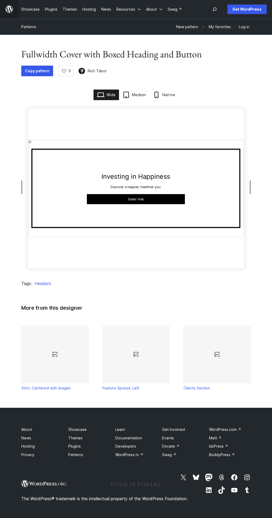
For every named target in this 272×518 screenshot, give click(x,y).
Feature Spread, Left (121, 388)
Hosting (28, 446)
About (26, 429)
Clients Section (197, 388)
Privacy (27, 454)
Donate (171, 446)
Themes (75, 438)
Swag (169, 454)
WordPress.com (225, 429)
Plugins (74, 446)
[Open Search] (214, 9)
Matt (215, 438)
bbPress (218, 446)
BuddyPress (222, 454)
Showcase (77, 429)
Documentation (128, 438)
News (26, 438)
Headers (43, 283)
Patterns (28, 26)
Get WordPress (247, 9)
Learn (120, 429)
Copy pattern (37, 71)
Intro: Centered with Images (46, 388)
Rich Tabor (97, 71)
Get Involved (173, 429)
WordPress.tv (129, 454)
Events (168, 438)
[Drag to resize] (23, 187)
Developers (125, 446)
